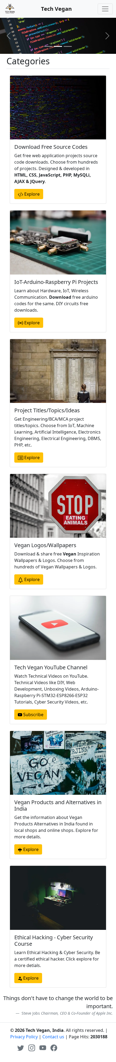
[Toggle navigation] (105, 8)
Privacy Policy (24, 1037)
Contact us (53, 1037)
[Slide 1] (48, 46)
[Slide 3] (68, 46)
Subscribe (32, 715)
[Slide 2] (58, 46)
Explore (31, 194)
